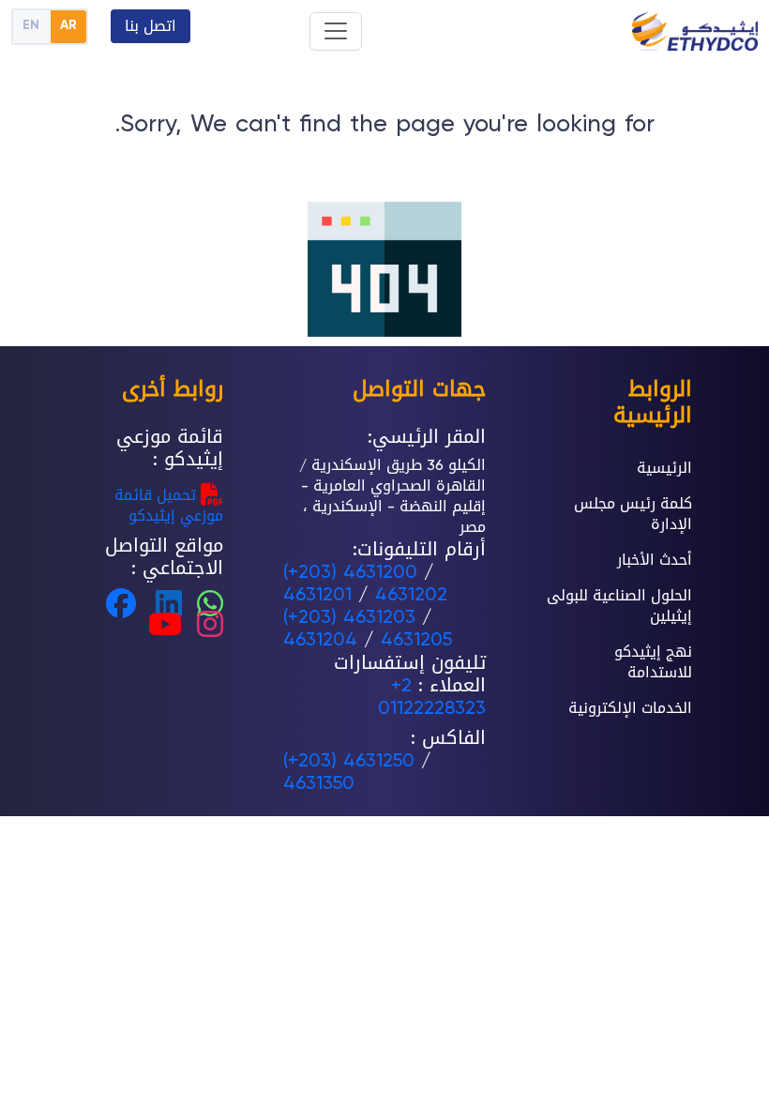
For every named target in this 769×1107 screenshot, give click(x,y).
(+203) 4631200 (350, 571)
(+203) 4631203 (349, 616)
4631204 (320, 639)
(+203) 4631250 (349, 760)
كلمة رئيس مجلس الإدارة (633, 513)
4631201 (317, 594)
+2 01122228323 (432, 696)
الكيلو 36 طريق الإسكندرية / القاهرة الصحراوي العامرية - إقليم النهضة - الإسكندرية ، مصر (392, 495)
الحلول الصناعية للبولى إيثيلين (619, 605)
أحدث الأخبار (654, 559)
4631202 (411, 594)
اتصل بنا (150, 25)
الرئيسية (664, 467)
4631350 (318, 782)
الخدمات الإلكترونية (630, 707)
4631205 (416, 639)
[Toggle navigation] (335, 31)
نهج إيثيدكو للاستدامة (653, 662)
